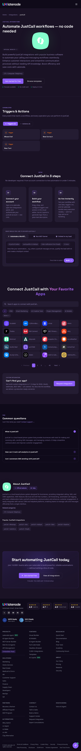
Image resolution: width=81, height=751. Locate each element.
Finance (5, 684)
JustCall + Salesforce (10, 529)
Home (5, 15)
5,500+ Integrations (36, 651)
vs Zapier (6, 726)
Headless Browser (35, 648)
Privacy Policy (34, 744)
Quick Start (60, 635)
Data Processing (21, 747)
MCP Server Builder (9, 642)
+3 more (66, 244)
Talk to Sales (33, 710)
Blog (57, 642)
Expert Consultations (36, 722)
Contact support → (27, 422)
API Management (9, 648)
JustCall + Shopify (24, 529)
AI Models (68, 311)
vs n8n (5, 732)
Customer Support (9, 678)
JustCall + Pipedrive (63, 524)
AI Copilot (34, 658)
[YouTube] (13, 613)
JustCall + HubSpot (36, 524)
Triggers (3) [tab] (11, 124)
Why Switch (7, 723)
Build (68, 260)
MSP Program (7, 713)
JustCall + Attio (23, 524)
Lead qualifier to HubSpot (30, 244)
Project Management (54, 311)
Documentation (61, 638)
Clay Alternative (8, 736)
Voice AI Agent (61, 707)
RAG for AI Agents (9, 645)
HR (4, 674)
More (6, 316)
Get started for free (13, 81)
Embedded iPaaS (9, 651)
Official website (22, 488)
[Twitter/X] (4, 613)
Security (59, 671)
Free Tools (59, 645)
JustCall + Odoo (50, 524)
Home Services (8, 665)
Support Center (34, 716)
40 (50, 365)
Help (34, 488)
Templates (32, 654)
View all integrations (51, 575)
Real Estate (6, 668)
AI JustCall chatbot (14, 244)
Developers (6, 690)
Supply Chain (7, 687)
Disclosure (32, 747)
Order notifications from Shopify (50, 244)
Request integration (64, 383)
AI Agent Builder (8, 638)
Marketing (6, 662)
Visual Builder (34, 635)
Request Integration (36, 719)
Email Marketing (22, 311)
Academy (59, 648)
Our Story (59, 661)
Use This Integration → (21, 134)
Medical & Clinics (9, 671)
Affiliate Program (8, 710)
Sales (4, 681)
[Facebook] (22, 613)
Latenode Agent (10, 635)
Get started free (30, 575)
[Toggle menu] (76, 4)
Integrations (13, 15)
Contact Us (33, 707)
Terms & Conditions (22, 744)
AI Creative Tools (37, 311)
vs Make (5, 729)
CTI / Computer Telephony (13, 73)
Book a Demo (33, 713)
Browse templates (34, 81)
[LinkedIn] (9, 613)
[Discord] (17, 613)
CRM (11, 311)
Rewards (59, 667)
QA (4, 697)
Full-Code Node (34, 645)
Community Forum (62, 651)
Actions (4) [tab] (26, 124)
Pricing (58, 664)
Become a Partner (9, 707)
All (5, 311)
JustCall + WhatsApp (10, 524)
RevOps (5, 694)
